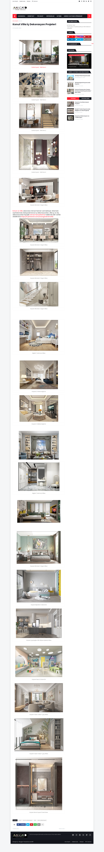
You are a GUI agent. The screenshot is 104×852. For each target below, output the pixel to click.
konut (20, 21)
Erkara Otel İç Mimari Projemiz (78, 64)
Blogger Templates (24, 841)
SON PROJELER (85, 98)
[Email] (38, 824)
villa (35, 820)
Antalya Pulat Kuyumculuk (82, 75)
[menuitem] (15, 16)
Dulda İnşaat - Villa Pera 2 (39, 67)
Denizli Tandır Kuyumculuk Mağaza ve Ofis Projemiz (82, 109)
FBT (32, 841)
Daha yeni (16, 828)
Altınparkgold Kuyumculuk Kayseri (82, 83)
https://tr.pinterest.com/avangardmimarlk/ (37, 216)
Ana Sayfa (15, 1)
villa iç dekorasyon (42, 820)
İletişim (28, 1)
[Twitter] (27, 824)
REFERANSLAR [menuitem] (50, 16)
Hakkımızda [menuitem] (21, 16)
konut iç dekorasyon (27, 820)
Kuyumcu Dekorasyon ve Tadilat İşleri (82, 116)
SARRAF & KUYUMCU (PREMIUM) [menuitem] (73, 16)
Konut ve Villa (18, 211)
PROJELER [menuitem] (40, 16)
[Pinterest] (31, 824)
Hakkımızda (22, 1)
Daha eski (61, 828)
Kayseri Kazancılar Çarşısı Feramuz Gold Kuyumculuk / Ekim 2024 (83, 91)
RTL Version (35, 1)
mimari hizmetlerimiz (37, 215)
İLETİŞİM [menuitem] (59, 16)
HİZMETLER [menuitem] (31, 16)
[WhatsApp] (35, 824)
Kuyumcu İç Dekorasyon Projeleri (82, 102)
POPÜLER (73, 98)
